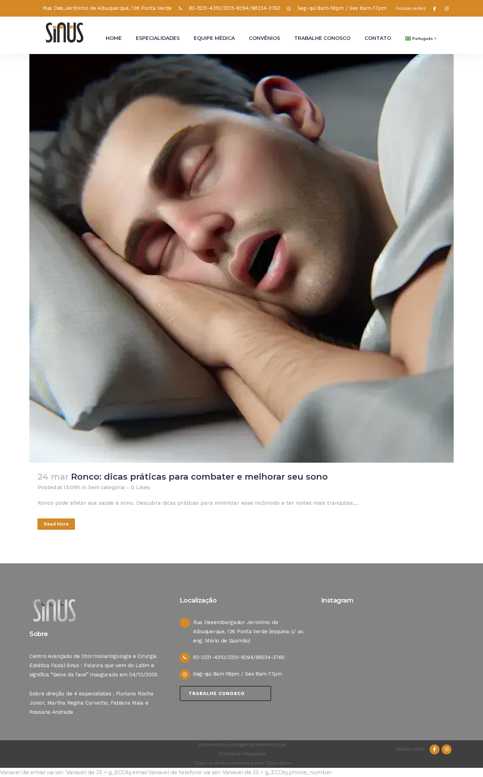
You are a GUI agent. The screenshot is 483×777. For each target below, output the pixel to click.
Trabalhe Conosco (216, 693)
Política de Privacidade (242, 754)
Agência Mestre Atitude (262, 744)
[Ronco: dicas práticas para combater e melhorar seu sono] (241, 251)
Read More (56, 524)
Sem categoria (106, 487)
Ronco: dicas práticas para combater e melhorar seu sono (199, 476)
